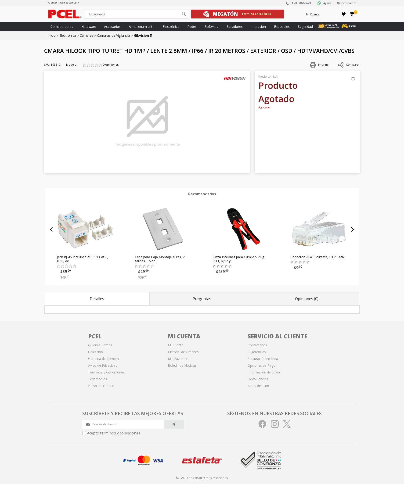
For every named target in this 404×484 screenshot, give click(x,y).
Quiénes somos (346, 3)
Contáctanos (257, 345)
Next (352, 229)
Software (212, 26)
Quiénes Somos (100, 345)
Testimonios (97, 379)
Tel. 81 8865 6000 (300, 2)
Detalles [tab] (97, 298)
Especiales (282, 26)
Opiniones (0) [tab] (306, 298)
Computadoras (61, 26)
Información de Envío (264, 372)
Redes (192, 26)
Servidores (235, 26)
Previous (51, 229)
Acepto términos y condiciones (113, 433)
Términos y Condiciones (106, 372)
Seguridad (305, 26)
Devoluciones (258, 379)
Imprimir (323, 65)
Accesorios (112, 26)
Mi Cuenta (312, 14)
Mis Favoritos (178, 358)
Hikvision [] (143, 35)
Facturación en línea (263, 358)
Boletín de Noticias (182, 365)
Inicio (52, 35)
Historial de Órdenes (183, 352)
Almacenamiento (142, 26)
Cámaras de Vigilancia (113, 35)
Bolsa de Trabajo (101, 386)
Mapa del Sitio (258, 386)
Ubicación (95, 352)
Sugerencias (257, 352)
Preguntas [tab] (202, 298)
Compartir (353, 65)
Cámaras (86, 35)
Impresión (258, 26)
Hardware (88, 26)
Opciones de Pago (261, 365)
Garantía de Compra (103, 358)
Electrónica (171, 26)
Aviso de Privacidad (102, 365)
